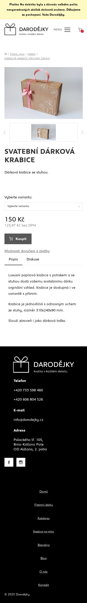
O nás (43, 571)
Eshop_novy (17, 54)
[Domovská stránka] (5, 54)
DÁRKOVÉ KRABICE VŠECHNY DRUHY (27, 58)
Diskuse (33, 259)
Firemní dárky (43, 504)
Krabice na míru (43, 531)
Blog (43, 558)
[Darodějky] (26, 29)
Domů (43, 491)
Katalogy (44, 518)
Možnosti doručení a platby (27, 251)
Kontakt (43, 585)
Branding (44, 545)
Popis (13, 259)
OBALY (32, 54)
